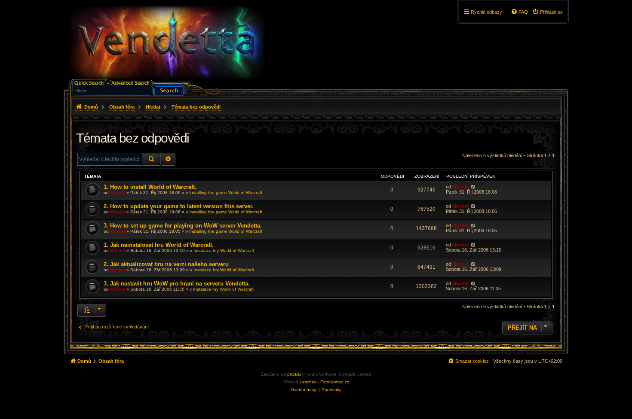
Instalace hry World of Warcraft (223, 250)
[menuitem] (547, 12)
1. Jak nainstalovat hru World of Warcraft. (159, 245)
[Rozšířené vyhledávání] (132, 82)
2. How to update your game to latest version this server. (179, 206)
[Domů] (165, 42)
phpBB (294, 374)
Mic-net (117, 192)
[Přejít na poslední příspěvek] (473, 186)
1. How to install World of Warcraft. (150, 187)
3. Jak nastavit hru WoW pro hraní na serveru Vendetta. (177, 283)
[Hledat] (169, 89)
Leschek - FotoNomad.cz (324, 382)
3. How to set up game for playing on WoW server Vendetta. (183, 225)
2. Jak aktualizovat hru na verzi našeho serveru (166, 264)
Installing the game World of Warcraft (225, 192)
